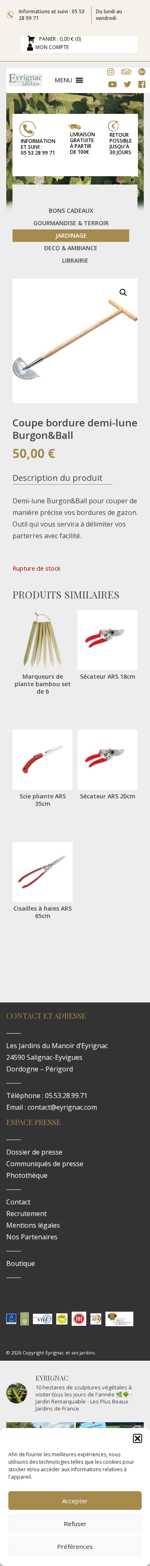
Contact (18, 1202)
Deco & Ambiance (71, 248)
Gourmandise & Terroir (71, 223)
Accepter (75, 1501)
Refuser (75, 1523)
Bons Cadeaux (71, 210)
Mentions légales (33, 1225)
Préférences (75, 1546)
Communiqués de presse (44, 1163)
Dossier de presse (34, 1152)
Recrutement (26, 1213)
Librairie (75, 260)
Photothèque (27, 1175)
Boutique (20, 1263)
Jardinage (71, 235)
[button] (137, 1438)
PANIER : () (59, 39)
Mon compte (52, 47)
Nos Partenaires (32, 1236)
